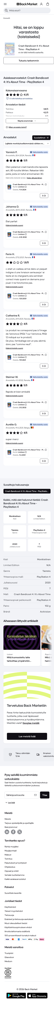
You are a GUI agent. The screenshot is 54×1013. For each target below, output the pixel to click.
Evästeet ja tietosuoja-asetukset (19, 919)
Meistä (8, 819)
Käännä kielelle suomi (14, 225)
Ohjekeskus (10, 867)
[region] (27, 646)
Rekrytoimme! (11, 827)
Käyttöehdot (10, 907)
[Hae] (6, 10)
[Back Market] (27, 4)
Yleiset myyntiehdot (14, 911)
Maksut (8, 854)
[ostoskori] (48, 4)
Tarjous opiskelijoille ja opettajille (19, 823)
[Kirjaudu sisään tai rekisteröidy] (41, 4)
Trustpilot (9, 953)
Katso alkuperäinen (34, 178)
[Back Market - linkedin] (7, 832)
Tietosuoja (9, 915)
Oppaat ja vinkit (12, 871)
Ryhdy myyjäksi (11, 846)
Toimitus (8, 858)
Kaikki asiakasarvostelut (15, 879)
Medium (8, 961)
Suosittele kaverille (13, 893)
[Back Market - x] (19, 832)
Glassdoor (9, 957)
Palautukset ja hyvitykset (16, 863)
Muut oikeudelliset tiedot (16, 923)
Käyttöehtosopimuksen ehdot (18, 927)
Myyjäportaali (11, 850)
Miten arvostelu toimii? (18, 127)
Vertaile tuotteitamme (14, 875)
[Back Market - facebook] (13, 832)
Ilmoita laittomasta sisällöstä (17, 931)
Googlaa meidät (31, 723)
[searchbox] (29, 10)
